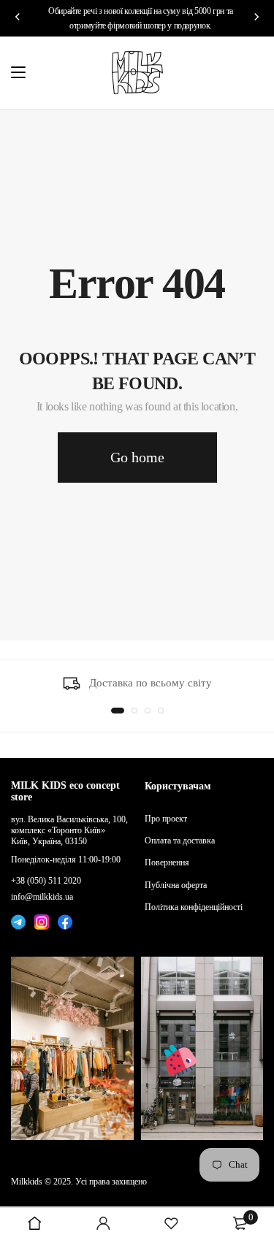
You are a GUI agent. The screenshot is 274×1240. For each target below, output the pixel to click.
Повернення (167, 862)
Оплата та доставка (180, 840)
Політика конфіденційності (194, 907)
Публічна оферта (176, 885)
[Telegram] (18, 920)
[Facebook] (65, 920)
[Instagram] (41, 920)
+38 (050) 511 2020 (46, 881)
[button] (117, 710)
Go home (137, 457)
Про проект (166, 819)
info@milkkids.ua (42, 897)
